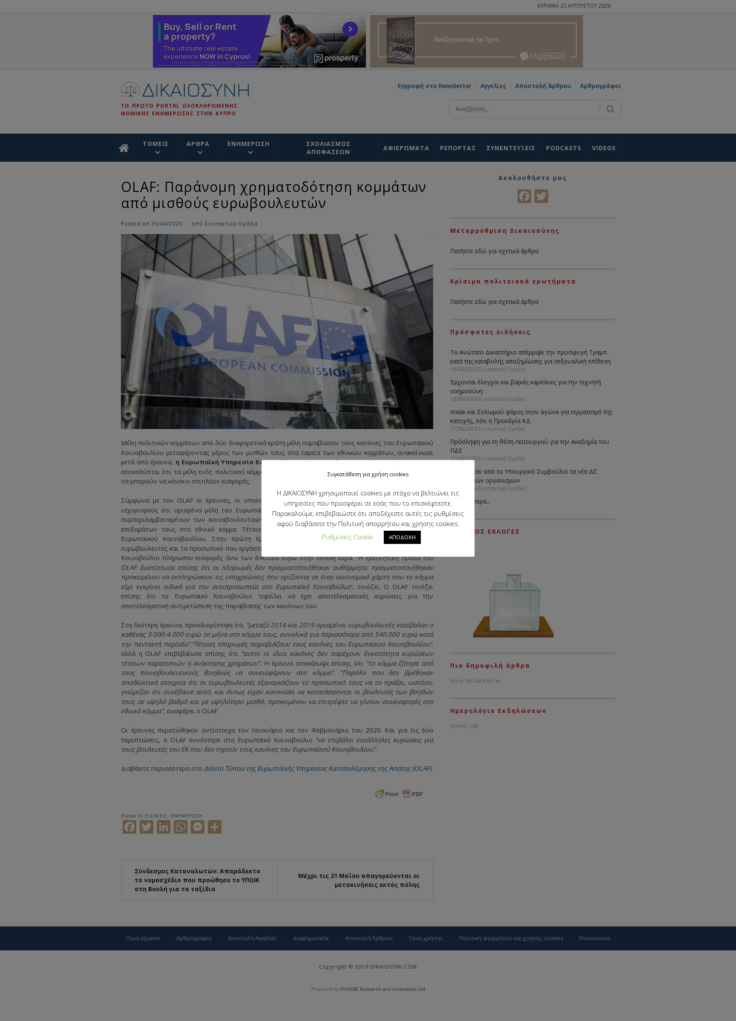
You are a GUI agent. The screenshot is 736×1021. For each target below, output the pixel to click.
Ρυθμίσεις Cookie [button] (347, 536)
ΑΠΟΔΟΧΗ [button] (402, 537)
